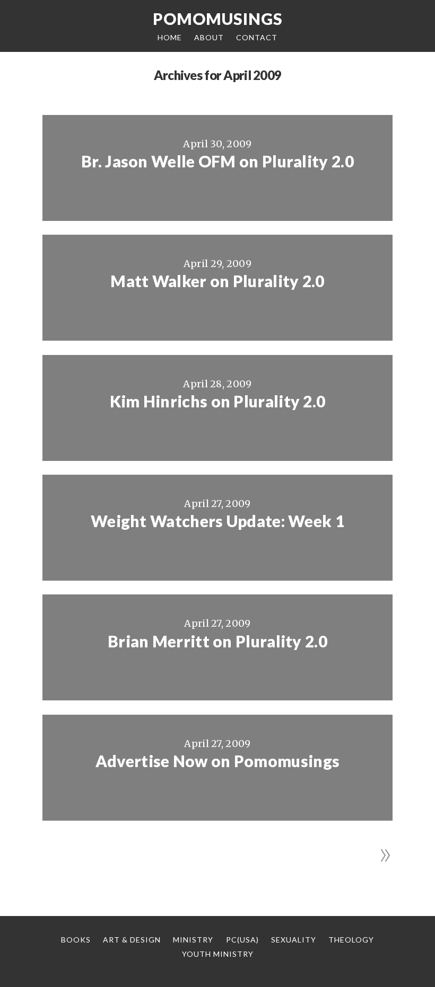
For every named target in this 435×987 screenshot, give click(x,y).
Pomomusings (218, 18)
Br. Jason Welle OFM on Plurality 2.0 (217, 161)
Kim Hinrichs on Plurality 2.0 (218, 401)
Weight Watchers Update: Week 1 (217, 520)
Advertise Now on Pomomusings (217, 760)
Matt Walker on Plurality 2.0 (217, 280)
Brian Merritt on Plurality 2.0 (217, 641)
